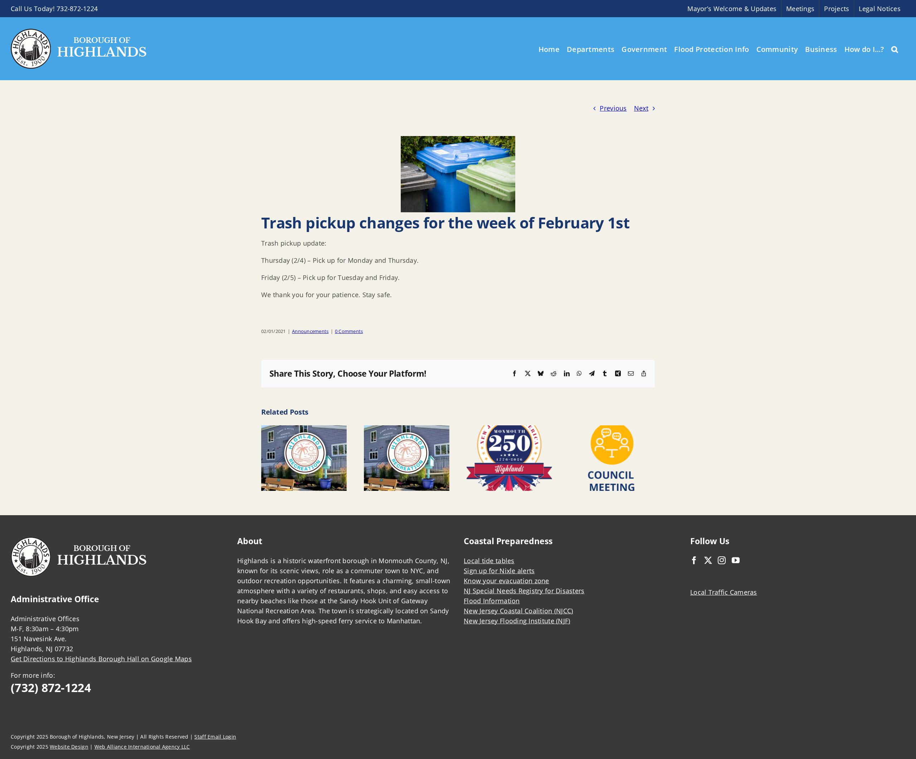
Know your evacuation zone (506, 580)
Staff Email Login (215, 736)
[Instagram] (722, 560)
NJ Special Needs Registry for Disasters (524, 590)
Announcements (310, 331)
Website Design (69, 746)
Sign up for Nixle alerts (499, 570)
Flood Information (492, 600)
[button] (894, 49)
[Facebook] (694, 560)
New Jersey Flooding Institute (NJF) (517, 621)
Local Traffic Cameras (723, 592)
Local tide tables (489, 560)
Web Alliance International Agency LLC (142, 746)
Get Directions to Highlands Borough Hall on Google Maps (101, 658)
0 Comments (349, 331)
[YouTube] (736, 560)
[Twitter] (708, 560)
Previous (613, 108)
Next (641, 108)
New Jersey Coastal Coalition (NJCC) (518, 610)
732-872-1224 (77, 8)
